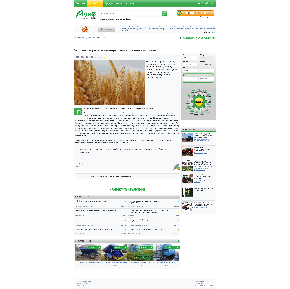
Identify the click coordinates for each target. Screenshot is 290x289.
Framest (196, 166)
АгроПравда (82, 38)
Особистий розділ (206, 3)
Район (202, 61)
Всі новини (106, 29)
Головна (81, 3)
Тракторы (197, 139)
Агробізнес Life (141, 206)
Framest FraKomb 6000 (207, 166)
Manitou (196, 153)
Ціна (185, 76)
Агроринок (101, 38)
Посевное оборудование (202, 140)
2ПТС (195, 180)
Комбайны (197, 182)
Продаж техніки (113, 3)
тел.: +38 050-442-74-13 (202, 283)
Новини (93, 3)
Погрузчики (203, 153)
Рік (184, 67)
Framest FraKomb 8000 (202, 168)
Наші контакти (199, 281)
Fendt (200, 180)
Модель (203, 55)
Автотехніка (87, 234)
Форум (130, 3)
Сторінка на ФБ (81, 286)
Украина (78, 166)
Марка (185, 55)
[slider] (184, 74)
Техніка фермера (88, 206)
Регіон (185, 61)
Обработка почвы (207, 139)
